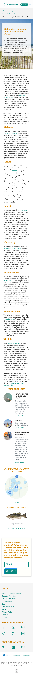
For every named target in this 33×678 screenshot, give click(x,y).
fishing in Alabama (10, 133)
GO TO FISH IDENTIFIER (16, 528)
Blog (3, 604)
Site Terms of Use (8, 607)
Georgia (24, 210)
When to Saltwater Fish (9, 14)
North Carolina (9, 281)
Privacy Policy (7, 612)
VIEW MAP (16, 502)
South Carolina (9, 319)
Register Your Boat (9, 596)
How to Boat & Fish (9, 599)
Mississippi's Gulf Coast (12, 248)
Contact (5, 615)
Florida (14, 170)
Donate (4, 617)
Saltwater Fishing (7, 11)
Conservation (7, 601)
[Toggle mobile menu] (30, 4)
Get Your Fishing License (11, 593)
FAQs (4, 609)
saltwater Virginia (14, 343)
